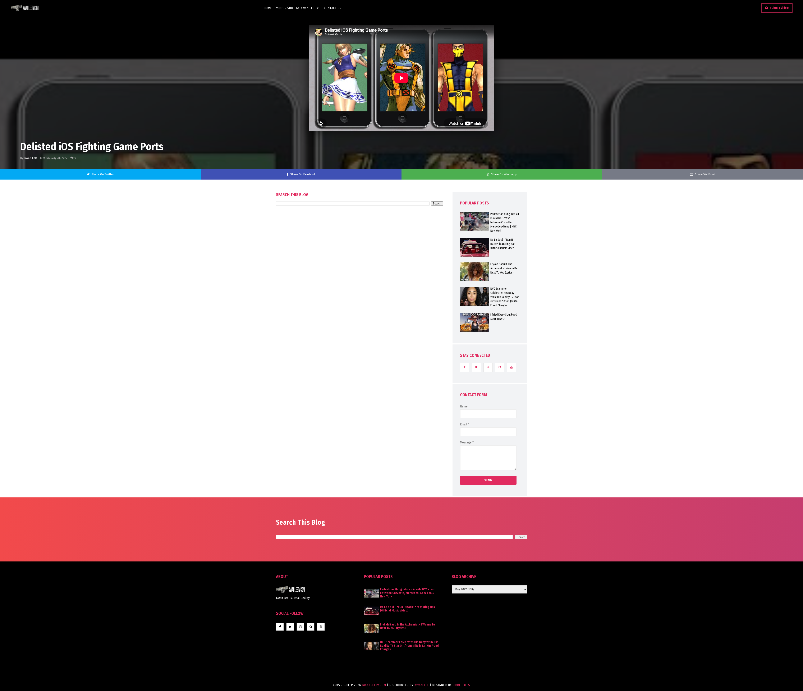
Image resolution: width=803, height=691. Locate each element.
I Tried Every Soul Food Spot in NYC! (503, 317)
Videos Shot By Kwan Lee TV (297, 8)
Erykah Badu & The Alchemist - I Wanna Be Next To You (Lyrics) (504, 268)
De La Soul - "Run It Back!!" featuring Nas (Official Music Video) (502, 244)
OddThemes (461, 685)
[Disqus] (359, 324)
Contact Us (332, 8)
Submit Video (779, 8)
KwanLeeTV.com (374, 685)
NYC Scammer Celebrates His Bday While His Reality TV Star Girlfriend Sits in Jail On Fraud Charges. (504, 297)
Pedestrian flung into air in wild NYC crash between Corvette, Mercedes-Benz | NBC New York (504, 222)
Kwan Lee (30, 158)
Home (268, 8)
